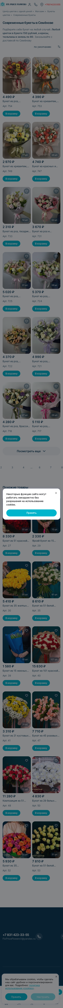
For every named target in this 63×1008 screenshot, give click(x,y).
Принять (31, 512)
